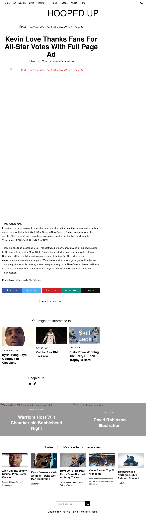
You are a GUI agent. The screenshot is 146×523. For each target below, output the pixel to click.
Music (74, 2)
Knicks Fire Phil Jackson (47, 354)
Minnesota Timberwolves (62, 60)
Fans (82, 2)
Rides (54, 2)
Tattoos (64, 2)
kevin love (56, 301)
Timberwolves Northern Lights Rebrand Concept (128, 475)
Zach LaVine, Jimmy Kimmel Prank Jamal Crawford (14, 474)
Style (31, 2)
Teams (41, 2)
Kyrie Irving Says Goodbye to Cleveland (14, 359)
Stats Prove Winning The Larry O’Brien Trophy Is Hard (84, 356)
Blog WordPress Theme (85, 511)
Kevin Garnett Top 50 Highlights (101, 471)
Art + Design (19, 2)
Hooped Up (36, 378)
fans (43, 301)
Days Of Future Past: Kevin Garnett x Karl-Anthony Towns (73, 474)
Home (7, 2)
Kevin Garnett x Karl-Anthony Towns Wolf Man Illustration (44, 475)
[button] (87, 503)
